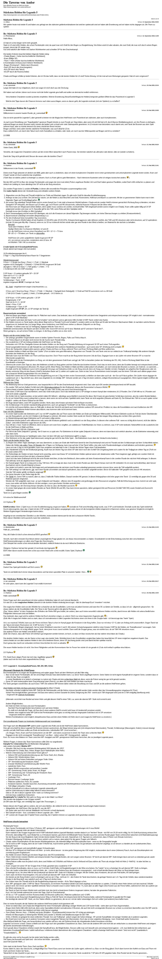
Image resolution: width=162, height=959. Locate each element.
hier (39, 518)
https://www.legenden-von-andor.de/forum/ (17, 7)
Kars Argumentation (121, 906)
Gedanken (30, 611)
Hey (5, 534)
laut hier (24, 548)
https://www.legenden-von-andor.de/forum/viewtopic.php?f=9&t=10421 (26, 15)
